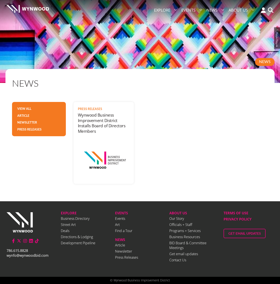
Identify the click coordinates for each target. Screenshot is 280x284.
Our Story (176, 218)
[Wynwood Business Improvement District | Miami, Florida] (28, 10)
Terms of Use (236, 213)
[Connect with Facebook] (13, 241)
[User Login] (262, 11)
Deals (65, 230)
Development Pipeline (78, 243)
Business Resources (184, 236)
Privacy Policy (238, 219)
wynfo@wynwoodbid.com (28, 255)
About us (178, 213)
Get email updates (183, 253)
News (212, 10)
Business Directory (75, 218)
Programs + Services (185, 230)
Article (23, 115)
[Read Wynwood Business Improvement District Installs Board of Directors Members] (104, 160)
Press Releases (29, 129)
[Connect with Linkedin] (31, 241)
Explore (162, 10)
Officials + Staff (180, 224)
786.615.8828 (17, 250)
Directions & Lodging (77, 236)
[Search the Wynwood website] (269, 11)
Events (188, 10)
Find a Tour (123, 230)
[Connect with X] (19, 241)
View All (24, 108)
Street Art (68, 224)
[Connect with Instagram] (25, 241)
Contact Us (177, 260)
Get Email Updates (244, 233)
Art (117, 224)
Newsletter (27, 122)
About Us (238, 10)
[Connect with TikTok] (37, 241)
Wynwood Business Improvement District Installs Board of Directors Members (102, 123)
